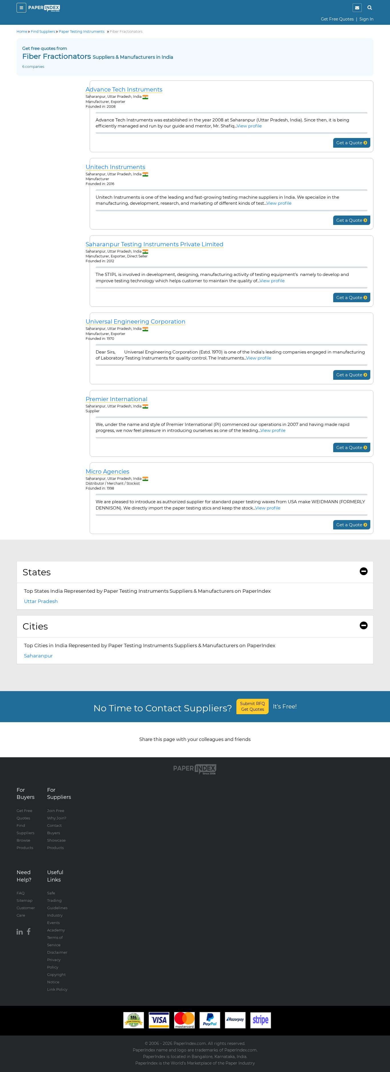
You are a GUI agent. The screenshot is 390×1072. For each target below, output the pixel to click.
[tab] (195, 572)
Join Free (55, 810)
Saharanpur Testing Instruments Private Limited (155, 244)
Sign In (366, 19)
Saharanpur (38, 656)
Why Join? (56, 818)
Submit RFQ (252, 706)
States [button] (37, 572)
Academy (56, 930)
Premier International (116, 399)
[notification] (357, 7)
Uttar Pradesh (41, 601)
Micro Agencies (107, 471)
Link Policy (57, 989)
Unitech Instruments (115, 167)
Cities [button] (35, 626)
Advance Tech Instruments (124, 89)
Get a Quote (349, 142)
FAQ (21, 893)
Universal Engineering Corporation (136, 321)
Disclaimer (57, 952)
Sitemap (25, 900)
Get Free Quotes (337, 19)
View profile (249, 126)
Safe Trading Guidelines (57, 900)
